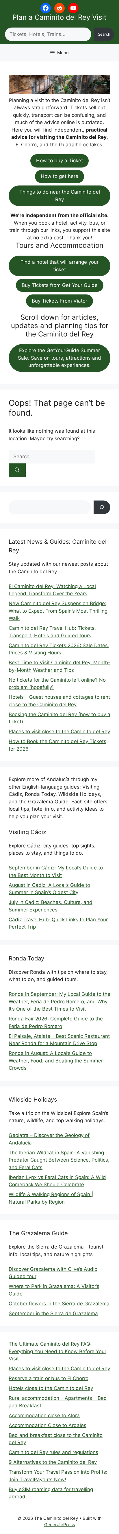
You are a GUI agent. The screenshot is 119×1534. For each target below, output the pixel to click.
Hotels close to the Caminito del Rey (51, 1388)
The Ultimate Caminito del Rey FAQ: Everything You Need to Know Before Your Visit (57, 1351)
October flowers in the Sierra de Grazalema (59, 1303)
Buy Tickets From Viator (59, 301)
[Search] (17, 470)
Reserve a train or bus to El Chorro (48, 1378)
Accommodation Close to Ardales (47, 1425)
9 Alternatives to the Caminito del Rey (53, 1462)
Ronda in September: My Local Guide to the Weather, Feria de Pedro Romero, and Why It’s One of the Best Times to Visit (59, 1001)
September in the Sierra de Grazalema (53, 1313)
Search (104, 34)
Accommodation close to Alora (44, 1415)
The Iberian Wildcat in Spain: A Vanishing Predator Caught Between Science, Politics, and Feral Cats (59, 1160)
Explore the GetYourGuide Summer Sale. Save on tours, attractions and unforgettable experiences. (59, 357)
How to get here (59, 176)
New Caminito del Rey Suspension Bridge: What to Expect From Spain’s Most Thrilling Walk (58, 611)
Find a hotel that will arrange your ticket (59, 265)
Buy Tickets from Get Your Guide (60, 285)
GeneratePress (59, 1524)
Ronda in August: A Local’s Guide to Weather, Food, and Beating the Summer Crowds (56, 1060)
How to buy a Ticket (59, 160)
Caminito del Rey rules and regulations (53, 1452)
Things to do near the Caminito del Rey (59, 195)
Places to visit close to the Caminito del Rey (59, 731)
